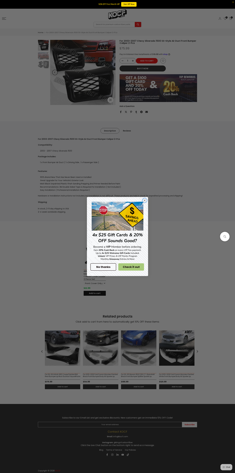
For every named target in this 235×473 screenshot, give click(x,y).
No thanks (103, 267)
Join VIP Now (128, 4)
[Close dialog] (144, 200)
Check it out (131, 267)
